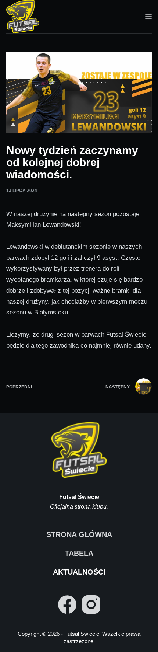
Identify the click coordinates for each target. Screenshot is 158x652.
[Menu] (148, 16)
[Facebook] (67, 604)
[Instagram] (91, 604)
